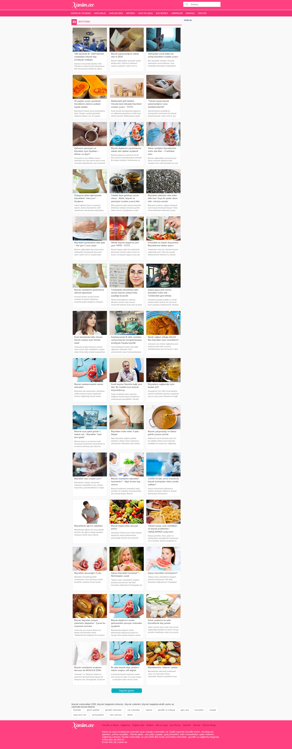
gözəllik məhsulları (113, 710)
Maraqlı (190, 13)
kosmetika (199, 710)
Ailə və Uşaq (145, 13)
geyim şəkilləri (93, 710)
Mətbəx (130, 13)
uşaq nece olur (79, 715)
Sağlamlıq (100, 13)
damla (130, 715)
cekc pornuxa (116, 715)
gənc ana (185, 710)
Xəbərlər (176, 13)
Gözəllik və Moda (81, 13)
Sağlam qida (116, 13)
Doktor (202, 13)
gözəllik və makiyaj (166, 710)
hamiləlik (77, 710)
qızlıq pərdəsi (98, 715)
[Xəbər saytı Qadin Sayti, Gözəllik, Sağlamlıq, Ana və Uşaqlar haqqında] (83, 5)
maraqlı (212, 710)
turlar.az (188, 20)
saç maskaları (133, 710)
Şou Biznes (162, 13)
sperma (149, 710)
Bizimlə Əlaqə (209, 725)
